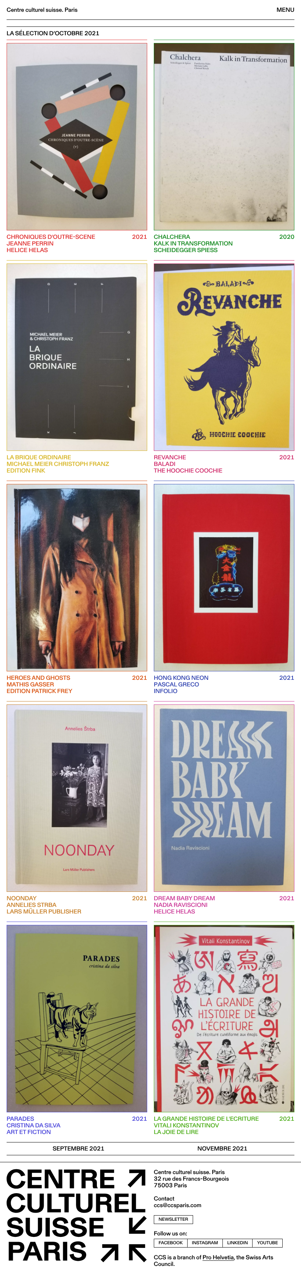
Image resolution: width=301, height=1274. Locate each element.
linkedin (237, 1243)
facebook (171, 1243)
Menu (285, 10)
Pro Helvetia (218, 1257)
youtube (267, 1243)
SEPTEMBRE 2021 (78, 1148)
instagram (205, 1243)
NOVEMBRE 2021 (222, 1148)
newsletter (173, 1219)
